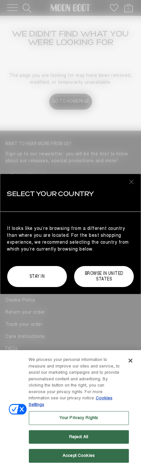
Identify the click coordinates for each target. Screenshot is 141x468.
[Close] (130, 360)
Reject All (78, 436)
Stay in (37, 276)
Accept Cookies (79, 455)
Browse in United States (104, 276)
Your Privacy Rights (78, 417)
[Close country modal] (131, 181)
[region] (70, 409)
